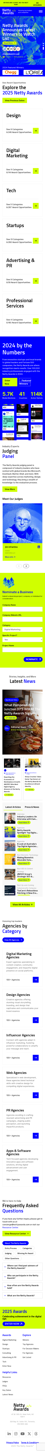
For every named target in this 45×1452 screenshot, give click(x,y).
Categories (27, 1248)
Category (6, 625)
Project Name (8, 645)
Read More (8, 43)
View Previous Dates (14, 100)
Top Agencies (28, 1344)
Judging (8, 1253)
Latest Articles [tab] (13, 807)
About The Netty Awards (15, 1243)
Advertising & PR (9, 1357)
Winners (26, 1339)
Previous (19, 566)
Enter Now (7, 382)
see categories (37, 4)
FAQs (4, 1385)
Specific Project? (9, 635)
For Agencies (28, 1352)
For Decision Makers (31, 1348)
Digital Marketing (9, 1339)
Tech (4, 1361)
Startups (6, 1348)
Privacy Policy (12, 1442)
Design (5, 1344)
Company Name (9, 605)
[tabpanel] (22, 46)
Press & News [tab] (32, 807)
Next (26, 566)
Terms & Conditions (30, 1442)
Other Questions (12, 1258)
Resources (6, 1377)
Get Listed (27, 1357)
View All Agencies (11, 939)
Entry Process (11, 1248)
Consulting (6, 1352)
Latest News (7, 1394)
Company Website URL (12, 615)
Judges (5, 1381)
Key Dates (6, 1390)
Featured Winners (25, 382)
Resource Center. (10, 1227)
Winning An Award (25, 1253)
